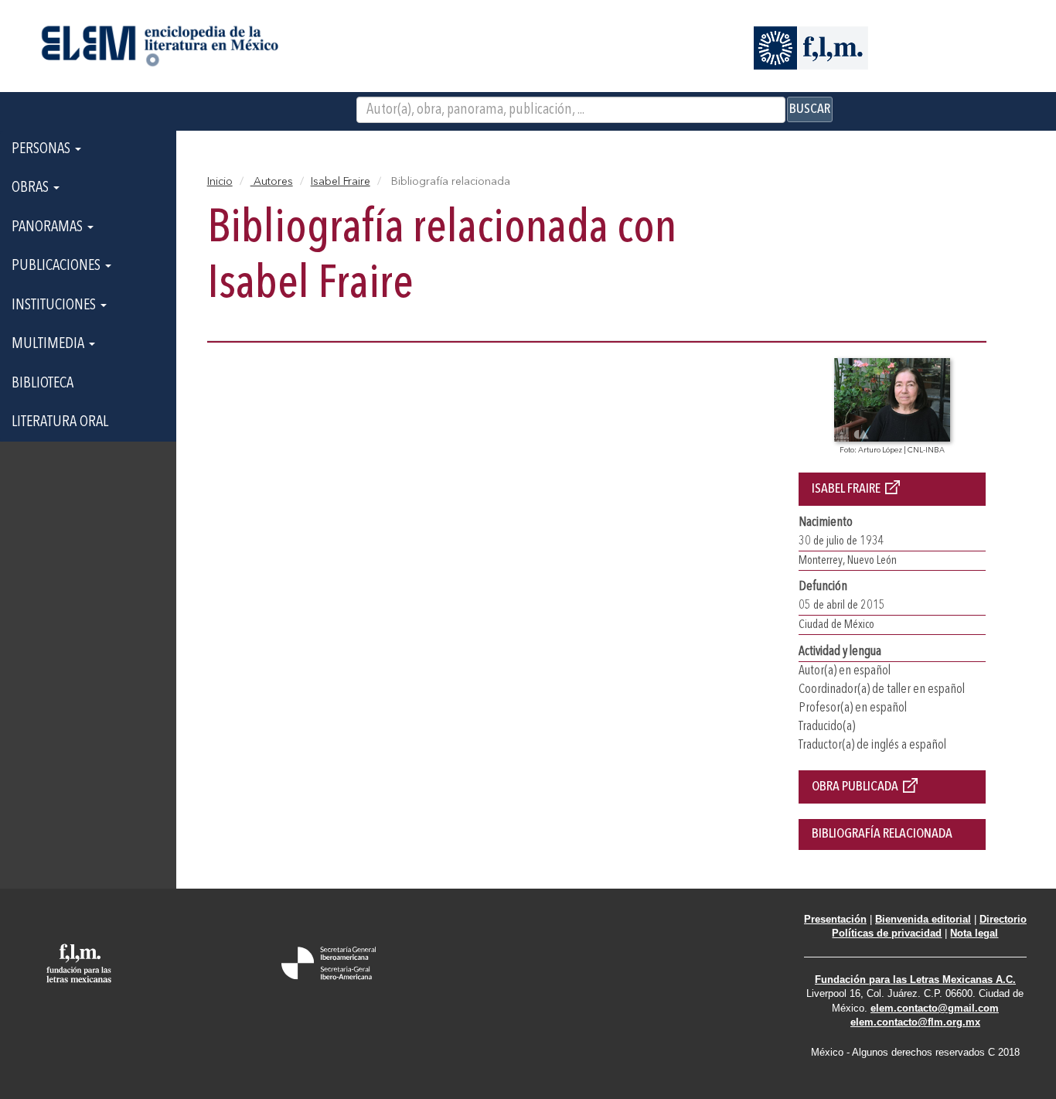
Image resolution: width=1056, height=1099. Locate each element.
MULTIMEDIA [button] (49, 344)
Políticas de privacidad (887, 933)
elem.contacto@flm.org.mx (915, 1022)
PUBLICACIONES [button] (58, 266)
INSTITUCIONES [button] (55, 305)
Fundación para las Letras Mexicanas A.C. (915, 979)
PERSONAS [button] (42, 149)
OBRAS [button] (32, 188)
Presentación (835, 919)
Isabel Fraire (340, 181)
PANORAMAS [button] (49, 227)
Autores (271, 181)
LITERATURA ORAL (60, 422)
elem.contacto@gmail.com (934, 1008)
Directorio (1003, 919)
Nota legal (974, 933)
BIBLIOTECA (42, 383)
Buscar (809, 109)
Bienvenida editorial (923, 919)
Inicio (220, 181)
